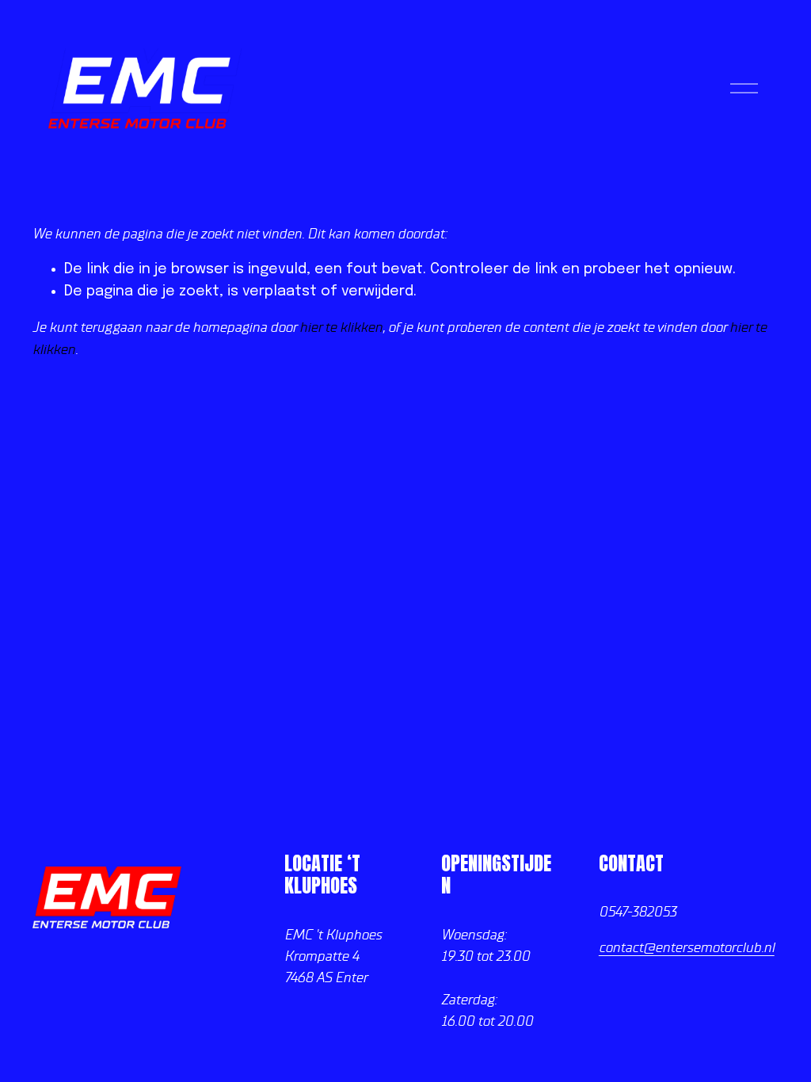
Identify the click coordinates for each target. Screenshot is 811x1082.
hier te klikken (341, 327)
